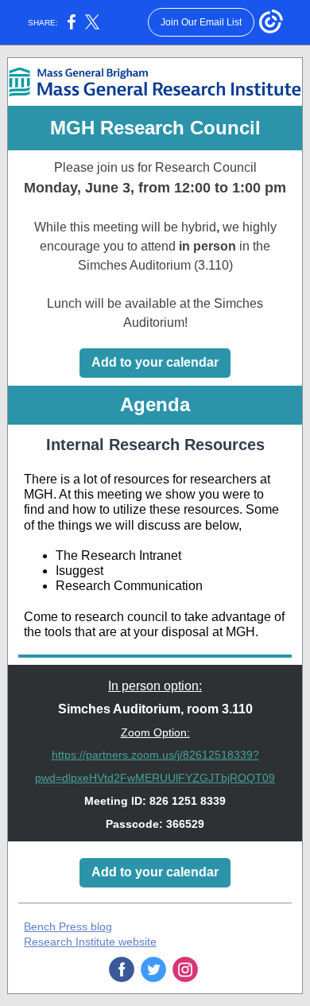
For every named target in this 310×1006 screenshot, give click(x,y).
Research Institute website (90, 941)
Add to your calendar (155, 362)
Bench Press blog (68, 926)
